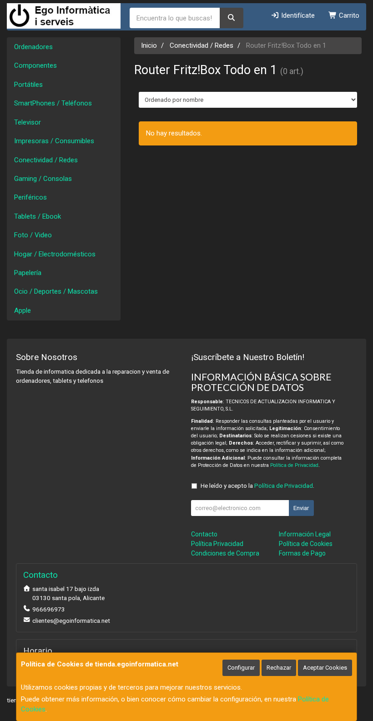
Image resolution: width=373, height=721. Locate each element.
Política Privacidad (217, 543)
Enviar (301, 508)
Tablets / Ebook (37, 216)
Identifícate (297, 15)
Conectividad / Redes (46, 160)
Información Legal (305, 534)
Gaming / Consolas (43, 179)
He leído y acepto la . (257, 485)
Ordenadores (33, 47)
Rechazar (279, 667)
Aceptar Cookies (325, 667)
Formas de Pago (302, 553)
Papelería (27, 273)
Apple (22, 310)
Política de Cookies (306, 543)
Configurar (241, 667)
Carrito (348, 15)
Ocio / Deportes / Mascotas (56, 291)
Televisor (27, 122)
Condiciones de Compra (225, 553)
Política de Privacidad (294, 465)
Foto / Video (33, 235)
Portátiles (28, 84)
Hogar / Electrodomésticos (55, 254)
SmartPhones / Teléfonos (53, 103)
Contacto (204, 534)
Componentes (35, 65)
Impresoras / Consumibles (54, 141)
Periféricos (30, 197)
